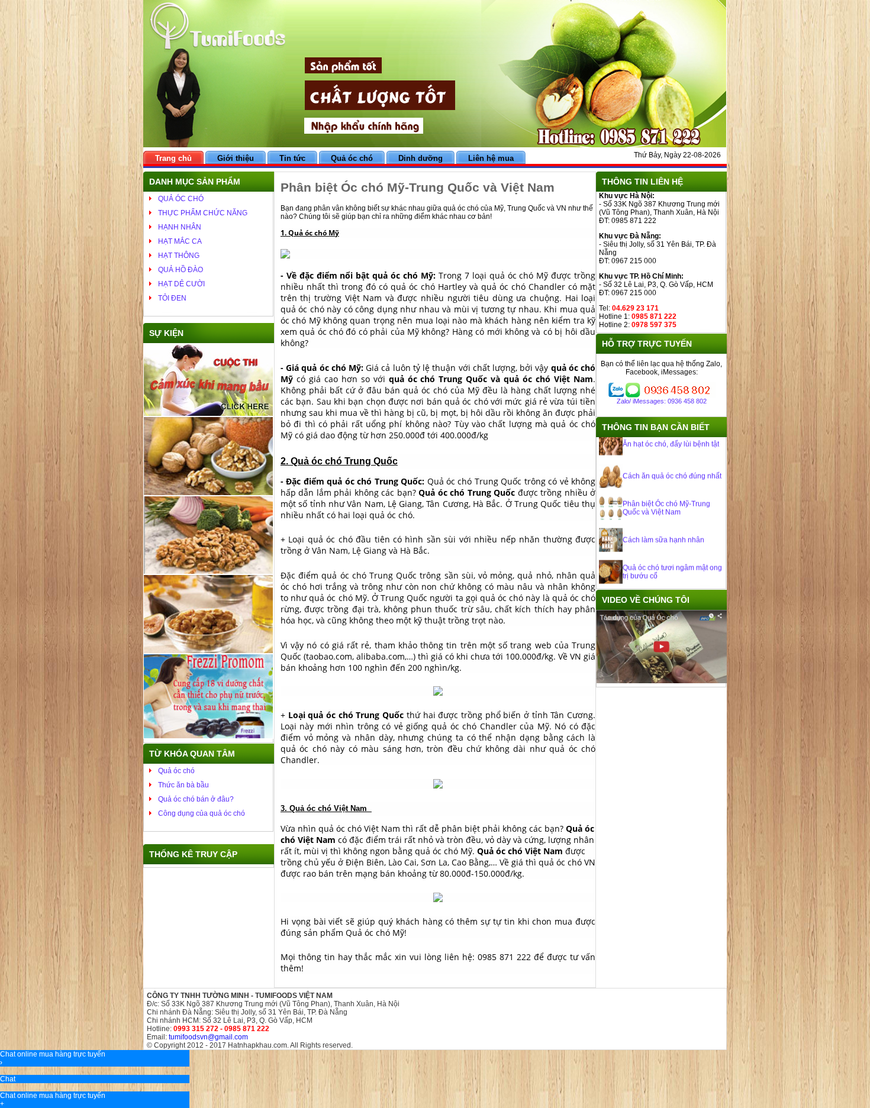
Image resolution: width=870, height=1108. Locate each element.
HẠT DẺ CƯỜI (181, 284)
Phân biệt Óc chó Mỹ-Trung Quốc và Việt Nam (666, 488)
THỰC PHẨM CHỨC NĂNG (202, 213)
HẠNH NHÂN (179, 227)
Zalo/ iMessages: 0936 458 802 (662, 401)
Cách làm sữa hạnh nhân (663, 520)
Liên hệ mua (491, 158)
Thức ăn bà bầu (183, 785)
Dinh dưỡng (420, 158)
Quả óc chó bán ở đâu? (196, 799)
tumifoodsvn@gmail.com (208, 1037)
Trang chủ (173, 158)
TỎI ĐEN (172, 298)
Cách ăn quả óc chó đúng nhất (672, 456)
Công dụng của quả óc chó (201, 813)
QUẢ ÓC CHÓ (181, 199)
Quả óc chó (352, 158)
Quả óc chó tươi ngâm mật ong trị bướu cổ (672, 552)
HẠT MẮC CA (180, 241)
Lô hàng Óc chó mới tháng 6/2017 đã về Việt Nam (665, 584)
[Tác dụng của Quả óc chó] (661, 681)
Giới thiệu (235, 158)
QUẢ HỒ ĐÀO (180, 270)
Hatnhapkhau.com (257, 1045)
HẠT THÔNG (178, 255)
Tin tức (292, 158)
